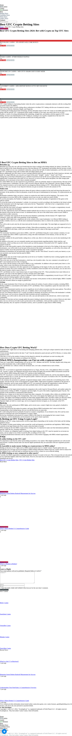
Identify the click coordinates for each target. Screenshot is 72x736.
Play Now (3, 46)
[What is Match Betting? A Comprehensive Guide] (36, 512)
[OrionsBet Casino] (4, 624)
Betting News (4, 13)
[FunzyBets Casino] (4, 646)
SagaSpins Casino (5, 614)
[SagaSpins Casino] (4, 612)
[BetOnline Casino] (4, 39)
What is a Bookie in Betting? (8, 564)
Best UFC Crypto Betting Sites (9, 460)
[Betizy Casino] (4, 601)
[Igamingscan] (8, 3)
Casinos (5, 6)
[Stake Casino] (4, 53)
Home (2, 5)
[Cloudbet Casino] (4, 82)
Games (2, 8)
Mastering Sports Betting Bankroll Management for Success (17, 493)
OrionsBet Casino (5, 625)
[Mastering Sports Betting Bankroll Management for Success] (36, 477)
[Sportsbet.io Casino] (4, 68)
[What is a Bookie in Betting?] (36, 547)
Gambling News (5, 15)
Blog (1, 11)
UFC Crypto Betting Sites (26, 460)
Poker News (3, 16)
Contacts (2, 20)
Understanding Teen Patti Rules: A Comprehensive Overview (18, 687)
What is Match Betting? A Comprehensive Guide (14, 528)
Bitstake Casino (4, 637)
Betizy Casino (4, 603)
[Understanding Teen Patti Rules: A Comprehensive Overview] (4, 686)
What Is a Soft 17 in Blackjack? (9, 661)
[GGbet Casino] (4, 97)
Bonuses (5, 10)
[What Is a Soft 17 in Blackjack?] (4, 660)
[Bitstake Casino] (4, 635)
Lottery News (4, 18)
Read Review (10, 46)
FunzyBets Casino (5, 648)
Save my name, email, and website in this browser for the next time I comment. (25, 588)
